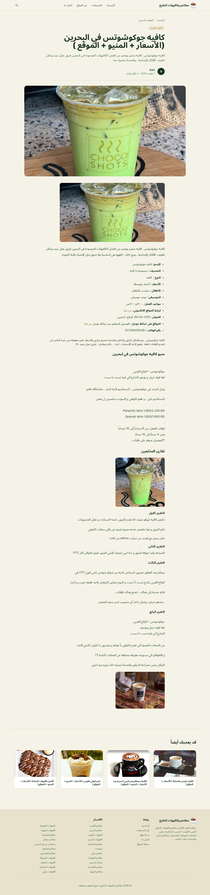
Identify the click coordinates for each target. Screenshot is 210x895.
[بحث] (17, 5)
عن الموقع (82, 5)
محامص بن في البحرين (44, 844)
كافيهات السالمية (47, 866)
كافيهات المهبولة (47, 857)
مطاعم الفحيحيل (47, 853)
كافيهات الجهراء (48, 830)
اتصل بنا (68, 5)
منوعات (98, 848)
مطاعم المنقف (48, 848)
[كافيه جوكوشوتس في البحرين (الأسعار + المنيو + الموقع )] (105, 212)
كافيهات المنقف (47, 862)
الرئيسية (111, 5)
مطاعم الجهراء (96, 871)
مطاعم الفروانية (95, 857)
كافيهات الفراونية (47, 825)
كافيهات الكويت (95, 834)
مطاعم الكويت (95, 825)
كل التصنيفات (142, 830)
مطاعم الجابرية (48, 834)
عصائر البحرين (95, 862)
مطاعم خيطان (49, 839)
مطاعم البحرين (95, 830)
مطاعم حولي (96, 853)
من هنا (127, 310)
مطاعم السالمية (95, 844)
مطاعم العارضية (95, 866)
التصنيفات (97, 5)
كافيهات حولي (48, 871)
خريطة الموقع (143, 844)
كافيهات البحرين (146, 20)
